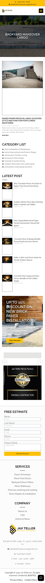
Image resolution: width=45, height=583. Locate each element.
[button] (41, 11)
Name (7, 416)
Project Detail (10, 443)
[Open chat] (41, 578)
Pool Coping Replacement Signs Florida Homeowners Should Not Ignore (26, 223)
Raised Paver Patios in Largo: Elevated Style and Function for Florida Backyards (22, 120)
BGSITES (32, 575)
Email (6, 430)
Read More (5, 135)
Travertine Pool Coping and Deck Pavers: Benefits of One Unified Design (26, 278)
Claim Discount (14, 340)
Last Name (9, 423)
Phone (7, 436)
